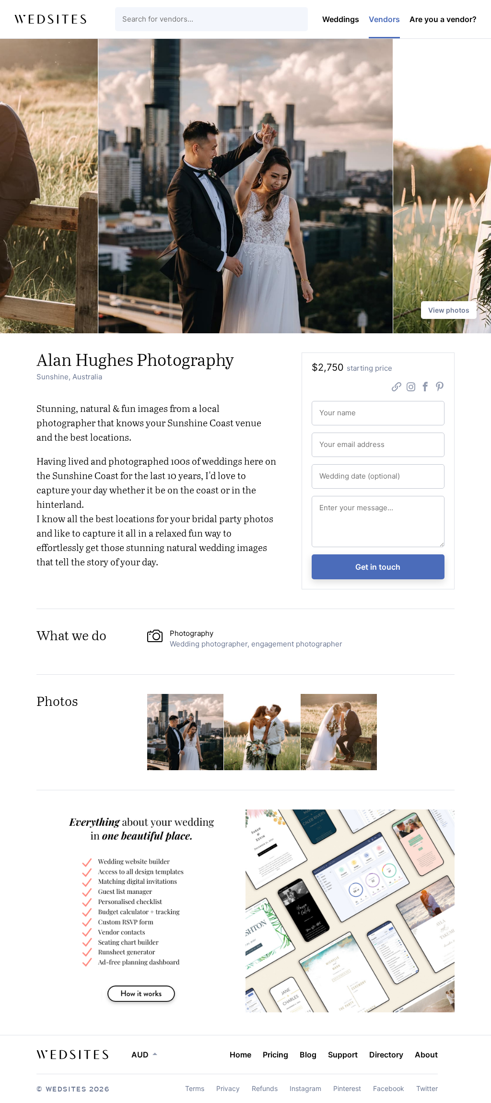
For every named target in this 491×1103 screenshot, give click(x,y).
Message (331, 503)
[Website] (396, 388)
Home (240, 1054)
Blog (308, 1054)
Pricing (275, 1054)
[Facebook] (425, 388)
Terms (194, 1088)
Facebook (388, 1088)
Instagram (305, 1088)
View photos (448, 310)
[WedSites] (50, 19)
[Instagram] (411, 388)
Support (343, 1054)
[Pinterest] (439, 388)
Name (326, 408)
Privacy (228, 1088)
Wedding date (337, 472)
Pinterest (347, 1088)
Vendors (384, 19)
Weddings (340, 19)
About (426, 1054)
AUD (140, 1054)
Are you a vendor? (443, 19)
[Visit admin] (72, 1054)
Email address (337, 440)
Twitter (427, 1088)
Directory (386, 1054)
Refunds (265, 1088)
